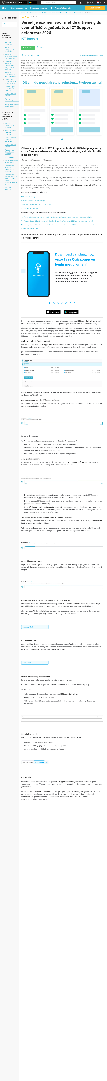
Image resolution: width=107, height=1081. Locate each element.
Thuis (23, 13)
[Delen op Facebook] (22, 55)
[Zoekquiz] (9, 24)
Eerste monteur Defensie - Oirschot (10, 132)
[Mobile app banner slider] (49, 303)
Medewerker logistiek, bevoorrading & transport (10, 168)
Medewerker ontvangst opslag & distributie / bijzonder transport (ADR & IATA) (11, 179)
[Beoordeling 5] (29, 17)
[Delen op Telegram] (38, 55)
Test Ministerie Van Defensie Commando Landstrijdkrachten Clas (62, 13)
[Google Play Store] (33, 2)
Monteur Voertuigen (9, 43)
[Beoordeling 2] (24, 17)
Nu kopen (40, 47)
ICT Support (9, 157)
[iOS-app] (53, 312)
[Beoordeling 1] (22, 17)
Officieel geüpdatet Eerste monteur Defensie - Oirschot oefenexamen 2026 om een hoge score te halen (58, 221)
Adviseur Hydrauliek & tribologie (9, 49)
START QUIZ (28, 48)
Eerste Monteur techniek (10, 95)
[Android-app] (71, 312)
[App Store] (23, 2)
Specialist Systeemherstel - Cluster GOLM (11, 56)
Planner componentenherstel (12, 100)
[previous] (23, 271)
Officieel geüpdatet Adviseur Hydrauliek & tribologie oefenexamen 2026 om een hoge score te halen (57, 217)
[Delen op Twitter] (25, 55)
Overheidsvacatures (19, 8)
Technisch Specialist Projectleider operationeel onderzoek (9, 65)
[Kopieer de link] (35, 55)
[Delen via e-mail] (28, 55)
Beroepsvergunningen (39, 8)
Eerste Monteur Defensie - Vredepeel (10, 139)
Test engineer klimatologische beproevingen (10, 81)
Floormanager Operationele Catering (10, 88)
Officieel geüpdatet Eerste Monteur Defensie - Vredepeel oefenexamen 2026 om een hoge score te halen (59, 225)
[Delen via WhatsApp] (32, 55)
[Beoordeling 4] (27, 17)
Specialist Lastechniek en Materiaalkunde (10, 74)
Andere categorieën (63, 8)
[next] (101, 271)
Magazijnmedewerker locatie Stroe (12, 105)
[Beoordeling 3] (25, 17)
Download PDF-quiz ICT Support (92, 55)
